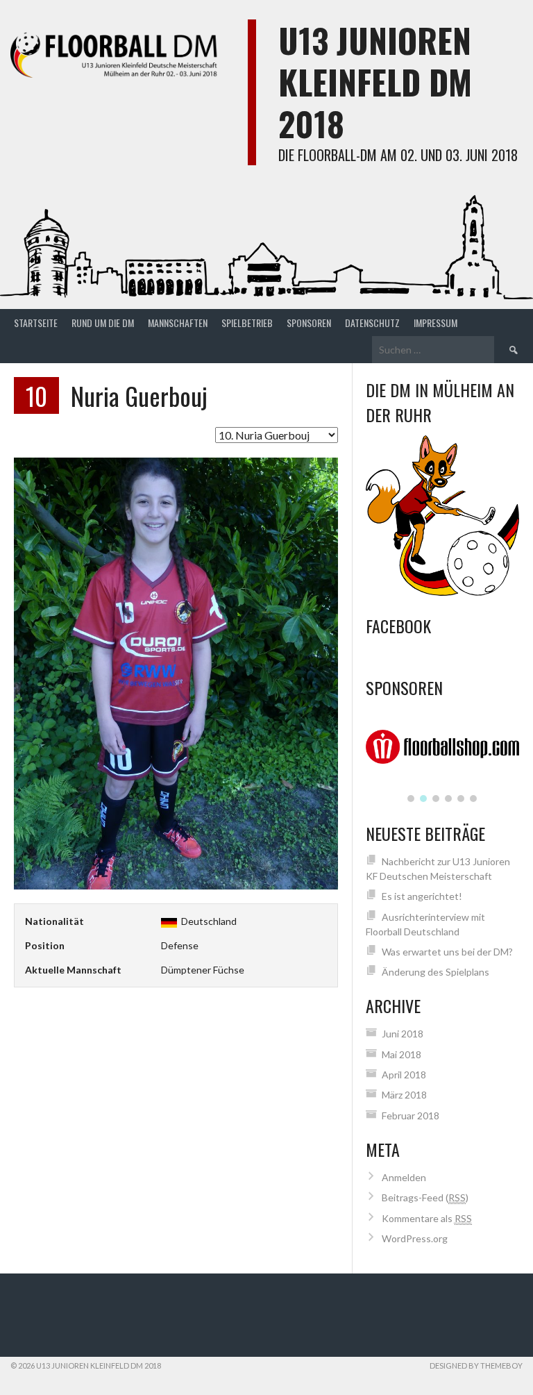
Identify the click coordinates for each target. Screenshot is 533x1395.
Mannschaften (178, 322)
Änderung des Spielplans (435, 972)
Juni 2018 (402, 1033)
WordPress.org (415, 1238)
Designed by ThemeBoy (476, 1365)
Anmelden (404, 1177)
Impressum (435, 322)
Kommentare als (427, 1218)
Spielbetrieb (247, 322)
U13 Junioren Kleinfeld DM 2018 (375, 81)
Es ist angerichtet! (422, 896)
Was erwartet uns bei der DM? (447, 952)
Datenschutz (372, 322)
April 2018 (404, 1074)
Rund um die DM (102, 322)
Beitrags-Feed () (425, 1197)
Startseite (36, 322)
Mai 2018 (401, 1054)
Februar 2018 (410, 1115)
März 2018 (404, 1095)
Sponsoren (309, 322)
